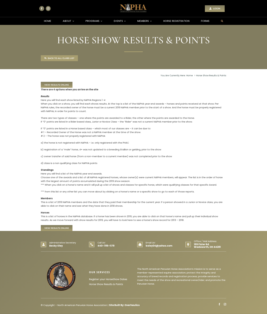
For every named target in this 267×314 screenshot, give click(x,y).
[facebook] (41, 8)
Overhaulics (132, 305)
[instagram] (48, 8)
